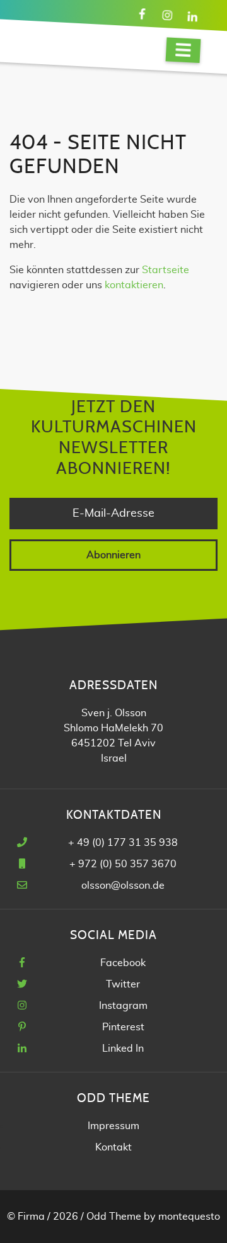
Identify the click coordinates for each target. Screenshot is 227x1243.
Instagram (123, 1006)
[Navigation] (183, 50)
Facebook (123, 963)
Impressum (113, 1126)
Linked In (123, 1048)
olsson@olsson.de (123, 885)
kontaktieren (134, 285)
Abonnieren (113, 555)
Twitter (123, 984)
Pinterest (123, 1027)
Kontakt (113, 1147)
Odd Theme (113, 1217)
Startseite (165, 270)
